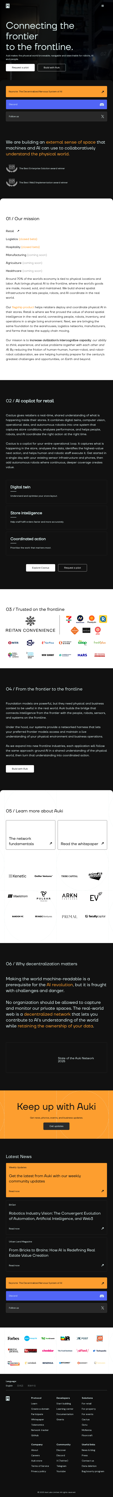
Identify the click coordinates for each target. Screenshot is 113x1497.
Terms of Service (40, 1466)
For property (89, 1408)
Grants (60, 1419)
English (9, 1385)
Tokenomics (37, 1424)
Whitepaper (37, 1419)
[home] (8, 6)
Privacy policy (38, 1471)
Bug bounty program (93, 1471)
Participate (37, 1414)
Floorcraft (87, 1435)
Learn (34, 1403)
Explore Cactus (40, 567)
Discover (61, 1450)
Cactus (86, 1419)
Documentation (64, 1414)
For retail (86, 1403)
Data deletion (89, 1466)
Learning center (64, 1408)
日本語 (20, 1385)
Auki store (36, 1460)
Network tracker (40, 1430)
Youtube (61, 1471)
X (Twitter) (62, 1460)
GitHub (35, 1435)
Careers (35, 1455)
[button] (102, 5)
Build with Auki (52, 67)
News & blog (88, 1450)
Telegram (61, 1466)
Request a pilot (20, 67)
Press (85, 1455)
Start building (63, 1403)
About (34, 1450)
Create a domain (40, 1408)
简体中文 (32, 1385)
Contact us (88, 1460)
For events (87, 1414)
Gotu (84, 1424)
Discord (60, 1455)
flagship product (23, 307)
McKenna (87, 1430)
